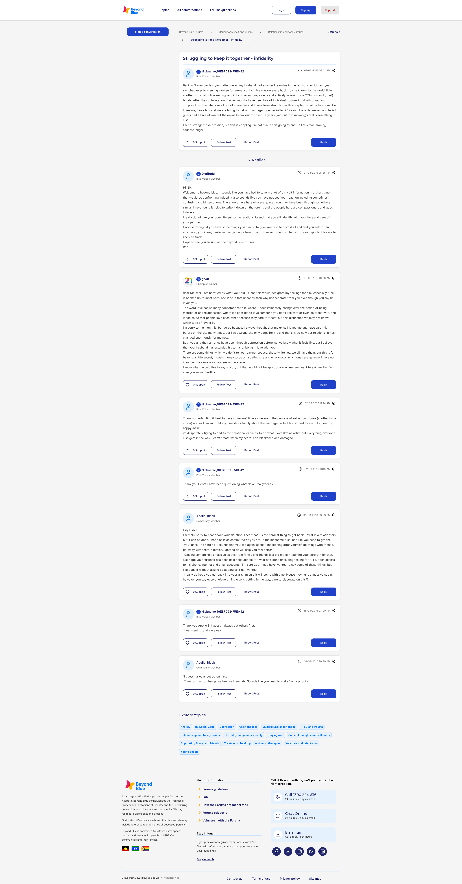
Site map (315, 878)
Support (330, 10)
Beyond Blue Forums (138, 10)
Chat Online (296, 813)
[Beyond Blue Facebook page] (276, 858)
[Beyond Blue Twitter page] (311, 858)
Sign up (306, 10)
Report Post (251, 142)
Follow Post (224, 142)
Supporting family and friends (200, 743)
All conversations (189, 10)
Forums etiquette (214, 812)
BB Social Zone (205, 726)
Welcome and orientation (302, 743)
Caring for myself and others (235, 31)
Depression (227, 726)
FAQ (205, 797)
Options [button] (333, 31)
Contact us (234, 878)
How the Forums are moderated (225, 805)
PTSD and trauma (311, 726)
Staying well (275, 735)
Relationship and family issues (285, 31)
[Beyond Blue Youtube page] (288, 858)
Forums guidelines (223, 10)
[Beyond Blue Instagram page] (299, 858)
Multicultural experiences (278, 726)
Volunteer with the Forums (221, 820)
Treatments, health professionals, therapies (252, 743)
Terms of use (261, 878)
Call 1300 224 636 (300, 795)
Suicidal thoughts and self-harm (309, 735)
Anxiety (185, 726)
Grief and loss (248, 726)
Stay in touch (205, 859)
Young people (190, 751)
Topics (164, 10)
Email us (293, 832)
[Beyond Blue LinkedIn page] (322, 858)
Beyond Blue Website (138, 785)
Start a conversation (148, 31)
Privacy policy (290, 878)
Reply (323, 142)
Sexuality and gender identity (244, 735)
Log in (281, 10)
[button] (187, 142)
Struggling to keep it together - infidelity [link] (216, 39)
